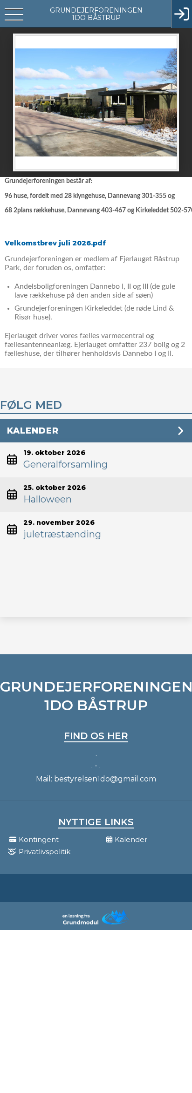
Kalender (33, 431)
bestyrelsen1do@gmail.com (105, 778)
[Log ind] (181, 14)
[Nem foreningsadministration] (96, 923)
